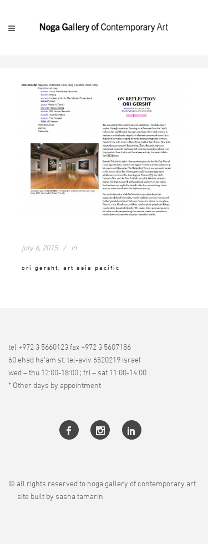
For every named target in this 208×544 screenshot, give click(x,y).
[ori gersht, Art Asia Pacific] (104, 148)
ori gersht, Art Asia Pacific (71, 267)
